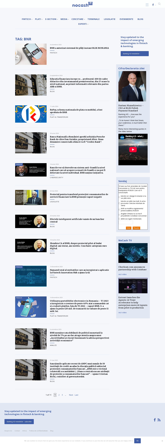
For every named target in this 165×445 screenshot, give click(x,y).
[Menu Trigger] (147, 5)
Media (63, 19)
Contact (17, 431)
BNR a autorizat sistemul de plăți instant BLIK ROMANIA (79, 48)
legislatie (109, 19)
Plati (38, 19)
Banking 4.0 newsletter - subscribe (131, 54)
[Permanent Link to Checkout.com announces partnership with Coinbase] (133, 264)
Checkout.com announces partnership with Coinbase (132, 268)
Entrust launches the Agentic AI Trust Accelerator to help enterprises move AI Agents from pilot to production (132, 302)
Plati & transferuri (59, 117)
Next (71, 395)
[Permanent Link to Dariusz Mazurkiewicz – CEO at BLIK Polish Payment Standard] (132, 103)
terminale (94, 19)
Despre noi (8, 431)
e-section (50, 19)
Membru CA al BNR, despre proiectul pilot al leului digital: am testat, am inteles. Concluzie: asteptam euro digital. (78, 246)
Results (136, 228)
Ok (137, 441)
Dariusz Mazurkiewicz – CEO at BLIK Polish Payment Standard (131, 108)
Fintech (26, 19)
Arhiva (24, 431)
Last (76, 395)
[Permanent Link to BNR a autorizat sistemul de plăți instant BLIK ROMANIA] (31, 64)
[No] (162, 441)
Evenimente (126, 19)
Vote (128, 228)
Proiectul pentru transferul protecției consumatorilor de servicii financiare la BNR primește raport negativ (79, 195)
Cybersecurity (56, 177)
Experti (82, 24)
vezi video (122, 274)
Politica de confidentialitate (38, 431)
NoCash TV (125, 240)
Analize (53, 345)
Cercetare (77, 19)
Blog (140, 19)
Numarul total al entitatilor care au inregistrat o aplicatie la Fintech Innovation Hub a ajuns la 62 (79, 271)
